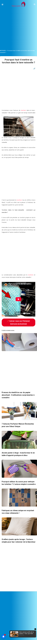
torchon (23, 110)
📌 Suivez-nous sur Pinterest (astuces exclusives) (18, 322)
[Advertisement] (18, 28)
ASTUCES (3, 50)
